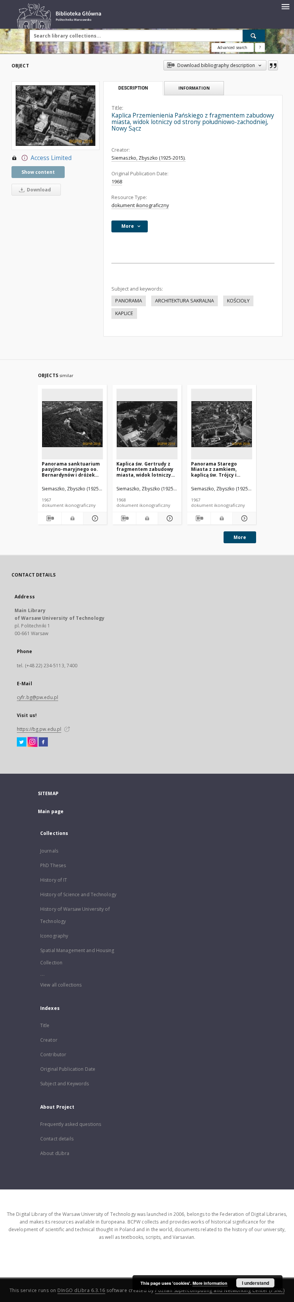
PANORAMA (128, 300)
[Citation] (273, 65)
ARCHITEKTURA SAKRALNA (184, 300)
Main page (51, 811)
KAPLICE (124, 313)
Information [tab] (194, 88)
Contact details (57, 1138)
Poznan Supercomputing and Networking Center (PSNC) (219, 1290)
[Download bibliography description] (49, 518)
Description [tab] (133, 88)
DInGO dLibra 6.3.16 (81, 1290)
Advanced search (232, 47)
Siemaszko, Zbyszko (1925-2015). (148, 158)
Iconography (54, 936)
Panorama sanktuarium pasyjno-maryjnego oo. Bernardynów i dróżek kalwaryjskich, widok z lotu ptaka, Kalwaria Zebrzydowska (71, 469)
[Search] (254, 35)
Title (45, 1025)
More (240, 537)
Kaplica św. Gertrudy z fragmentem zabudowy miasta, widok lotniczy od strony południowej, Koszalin (144, 469)
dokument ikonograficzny (140, 205)
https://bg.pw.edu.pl (39, 729)
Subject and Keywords (64, 1083)
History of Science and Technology (78, 894)
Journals (49, 851)
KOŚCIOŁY (238, 300)
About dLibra (54, 1153)
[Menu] (285, 6)
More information (210, 1283)
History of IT (53, 880)
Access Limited (51, 158)
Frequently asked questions (70, 1124)
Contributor (53, 1054)
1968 (116, 181)
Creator (48, 1040)
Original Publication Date (67, 1069)
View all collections (61, 985)
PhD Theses (53, 865)
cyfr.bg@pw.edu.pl (37, 697)
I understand (255, 1282)
